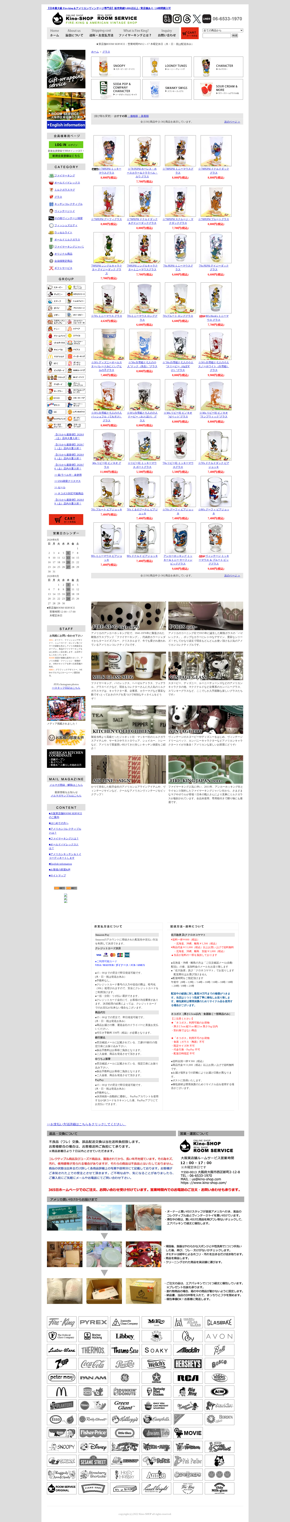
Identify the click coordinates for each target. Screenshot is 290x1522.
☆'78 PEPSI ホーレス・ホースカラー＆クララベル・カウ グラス (142, 172)
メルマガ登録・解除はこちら (66, 784)
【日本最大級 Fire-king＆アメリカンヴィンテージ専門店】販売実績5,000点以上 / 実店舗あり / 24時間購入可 (109, 8)
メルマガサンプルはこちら (66, 795)
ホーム (95, 51)
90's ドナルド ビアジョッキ (142, 555)
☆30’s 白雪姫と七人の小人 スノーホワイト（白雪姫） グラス (213, 366)
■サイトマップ (57, 875)
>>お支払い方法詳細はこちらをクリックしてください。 (86, 1124)
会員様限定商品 (63, 260)
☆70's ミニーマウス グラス (106, 315)
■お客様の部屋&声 (59, 869)
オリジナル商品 (63, 253)
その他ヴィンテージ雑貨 (68, 218)
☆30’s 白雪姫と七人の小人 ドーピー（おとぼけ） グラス (142, 416)
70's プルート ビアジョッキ (106, 509)
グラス (58, 196)
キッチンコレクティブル (68, 203)
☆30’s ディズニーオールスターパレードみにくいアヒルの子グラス (106, 366)
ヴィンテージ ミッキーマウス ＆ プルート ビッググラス (214, 559)
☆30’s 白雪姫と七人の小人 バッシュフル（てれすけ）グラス (106, 416)
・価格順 (133, 115)
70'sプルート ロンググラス (178, 315)
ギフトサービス (63, 268)
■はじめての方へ (58, 823)
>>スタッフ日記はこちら (66, 687)
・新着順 (143, 115)
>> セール (59, 487)
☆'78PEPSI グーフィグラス (106, 219)
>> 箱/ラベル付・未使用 (68, 474)
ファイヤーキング (64, 175)
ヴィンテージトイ (64, 211)
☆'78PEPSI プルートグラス (213, 219)
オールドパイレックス (67, 182)
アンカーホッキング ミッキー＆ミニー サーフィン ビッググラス (178, 559)
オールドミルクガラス (67, 239)
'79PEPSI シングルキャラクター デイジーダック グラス (106, 269)
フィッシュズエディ (66, 225)
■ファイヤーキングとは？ (64, 838)
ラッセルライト (63, 232)
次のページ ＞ (232, 121)
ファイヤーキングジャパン (69, 246)
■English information (60, 863)
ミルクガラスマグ (64, 189)
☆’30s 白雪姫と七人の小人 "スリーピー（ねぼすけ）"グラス (178, 366)
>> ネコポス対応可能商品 (68, 493)
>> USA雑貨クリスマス (67, 481)
